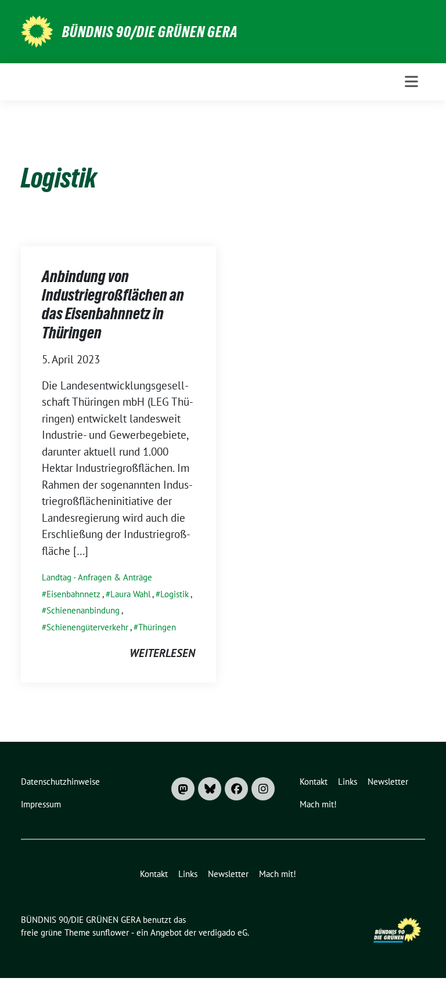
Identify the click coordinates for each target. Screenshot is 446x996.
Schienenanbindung (83, 610)
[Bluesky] (209, 788)
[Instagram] (263, 788)
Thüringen (157, 627)
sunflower (110, 932)
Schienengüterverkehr (87, 627)
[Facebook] (236, 788)
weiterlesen (162, 653)
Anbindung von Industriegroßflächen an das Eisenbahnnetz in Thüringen (113, 304)
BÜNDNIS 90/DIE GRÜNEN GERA (150, 32)
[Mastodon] (183, 788)
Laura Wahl (130, 594)
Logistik (174, 594)
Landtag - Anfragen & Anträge (97, 577)
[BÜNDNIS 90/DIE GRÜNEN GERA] (37, 30)
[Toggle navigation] (411, 81)
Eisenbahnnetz (73, 594)
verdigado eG (223, 932)
